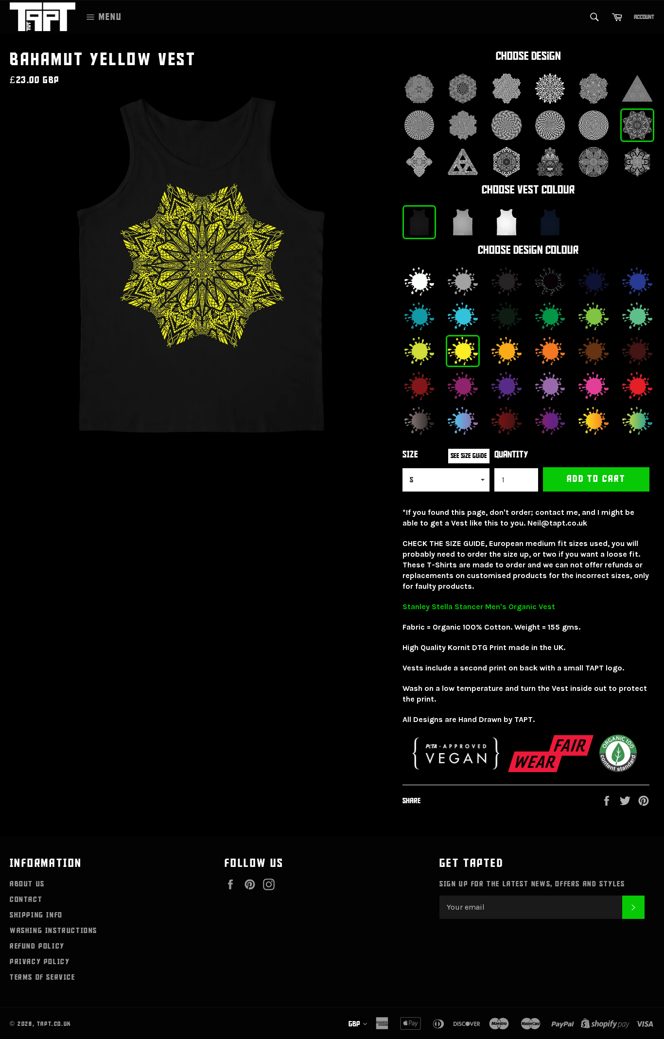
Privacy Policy (40, 961)
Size (410, 455)
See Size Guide (469, 455)
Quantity (511, 455)
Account (644, 17)
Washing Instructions (53, 930)
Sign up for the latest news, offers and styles (532, 884)
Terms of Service (42, 977)
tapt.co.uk (54, 1024)
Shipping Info (36, 915)
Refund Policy (37, 946)
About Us (27, 884)
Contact (26, 899)
